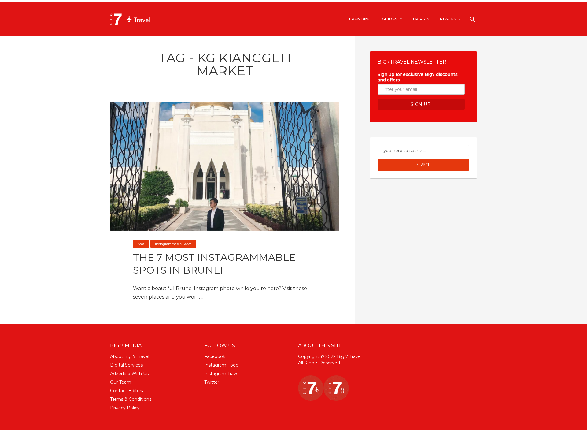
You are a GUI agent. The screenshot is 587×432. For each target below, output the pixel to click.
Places (448, 19)
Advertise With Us (129, 373)
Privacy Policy (125, 408)
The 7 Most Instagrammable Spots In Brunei (214, 263)
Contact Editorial (128, 390)
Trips (418, 19)
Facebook (214, 356)
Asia (141, 244)
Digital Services (126, 365)
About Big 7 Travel (129, 356)
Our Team (120, 382)
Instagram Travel (222, 373)
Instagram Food (221, 365)
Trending (359, 19)
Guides (390, 19)
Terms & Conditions (130, 399)
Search (423, 164)
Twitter (211, 382)
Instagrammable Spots (173, 244)
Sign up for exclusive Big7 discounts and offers (418, 77)
